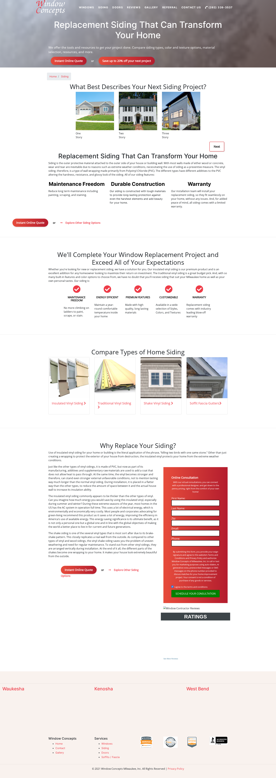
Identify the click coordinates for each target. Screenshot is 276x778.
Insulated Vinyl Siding (68, 403)
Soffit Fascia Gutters (204, 403)
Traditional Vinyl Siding (114, 403)
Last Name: (178, 508)
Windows (106, 743)
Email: (175, 528)
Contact (60, 748)
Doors (105, 752)
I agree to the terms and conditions (190, 586)
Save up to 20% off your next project (126, 61)
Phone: (176, 538)
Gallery (59, 752)
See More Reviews (170, 659)
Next (217, 146)
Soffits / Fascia (110, 757)
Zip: (174, 518)
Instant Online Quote (69, 61)
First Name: (178, 498)
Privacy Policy (176, 768)
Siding (105, 748)
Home (59, 743)
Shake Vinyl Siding (157, 403)
